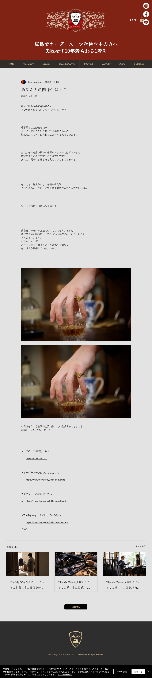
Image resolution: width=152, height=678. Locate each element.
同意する (138, 671)
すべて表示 (140, 546)
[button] (142, 19)
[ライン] (146, 22)
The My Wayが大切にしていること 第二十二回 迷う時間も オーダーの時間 (123, 585)
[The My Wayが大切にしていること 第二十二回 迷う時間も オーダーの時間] (124, 564)
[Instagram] (146, 6)
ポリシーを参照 (65, 674)
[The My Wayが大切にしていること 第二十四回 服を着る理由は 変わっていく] (27, 564)
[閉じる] (148, 671)
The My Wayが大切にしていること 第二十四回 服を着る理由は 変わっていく (27, 585)
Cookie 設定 (121, 671)
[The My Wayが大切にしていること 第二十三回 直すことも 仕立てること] (76, 564)
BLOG (24, 529)
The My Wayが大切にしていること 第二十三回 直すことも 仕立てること (75, 585)
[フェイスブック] (146, 14)
